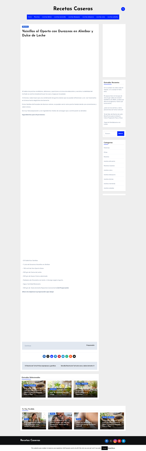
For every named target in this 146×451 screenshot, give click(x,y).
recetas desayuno (74, 17)
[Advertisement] (59, 54)
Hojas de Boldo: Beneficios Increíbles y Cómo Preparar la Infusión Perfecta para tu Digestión (85, 390)
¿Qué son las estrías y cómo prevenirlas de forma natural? (86, 424)
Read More (111, 448)
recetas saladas (112, 17)
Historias (107, 148)
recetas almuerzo (88, 17)
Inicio (30, 17)
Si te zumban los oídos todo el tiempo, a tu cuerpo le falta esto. (113, 89)
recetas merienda (60, 17)
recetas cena (100, 17)
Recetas (37, 17)
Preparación (90, 345)
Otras (26, 385)
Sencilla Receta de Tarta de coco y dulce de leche (77, 366)
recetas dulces (47, 17)
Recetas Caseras (73, 8)
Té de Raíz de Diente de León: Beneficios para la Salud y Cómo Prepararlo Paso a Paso (113, 116)
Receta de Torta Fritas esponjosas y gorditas (41, 366)
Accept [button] (104, 448)
